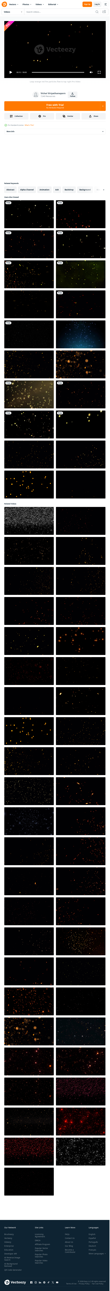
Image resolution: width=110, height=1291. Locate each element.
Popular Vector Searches (40, 1248)
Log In (97, 4)
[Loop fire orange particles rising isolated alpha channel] (29, 453)
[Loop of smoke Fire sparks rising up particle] (29, 243)
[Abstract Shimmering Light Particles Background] (80, 333)
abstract (10, 188)
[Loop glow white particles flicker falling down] (80, 1150)
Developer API (10, 1252)
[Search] (97, 11)
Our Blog (68, 1244)
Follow (72, 96)
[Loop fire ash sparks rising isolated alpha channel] (80, 483)
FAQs (66, 1233)
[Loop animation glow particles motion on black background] (29, 550)
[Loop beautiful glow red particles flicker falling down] (29, 1150)
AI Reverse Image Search (12, 1257)
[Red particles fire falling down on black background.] (80, 1120)
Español (90, 1237)
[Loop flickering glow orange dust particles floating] (29, 483)
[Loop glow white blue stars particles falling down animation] (29, 820)
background (85, 188)
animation (44, 188)
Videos (39, 4)
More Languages (94, 1252)
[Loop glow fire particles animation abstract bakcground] (29, 910)
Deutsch (90, 1244)
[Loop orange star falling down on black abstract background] (29, 1000)
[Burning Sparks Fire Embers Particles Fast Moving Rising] (80, 393)
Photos (26, 4)
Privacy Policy (84, 1284)
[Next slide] (99, 188)
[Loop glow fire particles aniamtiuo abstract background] (80, 550)
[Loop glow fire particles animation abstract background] (80, 453)
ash (57, 188)
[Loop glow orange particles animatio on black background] (80, 640)
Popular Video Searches (40, 1260)
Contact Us (69, 1237)
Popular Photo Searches (40, 1254)
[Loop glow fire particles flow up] (80, 213)
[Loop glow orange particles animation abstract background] (80, 940)
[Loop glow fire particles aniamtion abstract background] (29, 640)
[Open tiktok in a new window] (48, 1284)
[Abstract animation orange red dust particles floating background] (29, 670)
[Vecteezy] (4, 4)
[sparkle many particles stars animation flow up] (29, 333)
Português (91, 1241)
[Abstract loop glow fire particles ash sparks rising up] (80, 910)
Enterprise (9, 1244)
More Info (10, 130)
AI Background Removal (11, 1263)
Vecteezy (8, 1237)
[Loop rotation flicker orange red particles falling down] (29, 1090)
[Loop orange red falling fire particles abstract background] (29, 880)
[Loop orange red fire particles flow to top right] (80, 700)
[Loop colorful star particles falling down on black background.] (80, 1000)
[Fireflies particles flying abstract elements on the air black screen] (80, 423)
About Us (68, 1241)
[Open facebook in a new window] (31, 1284)
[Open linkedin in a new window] (40, 1284)
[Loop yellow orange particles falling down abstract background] (29, 790)
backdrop (69, 188)
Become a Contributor (69, 1249)
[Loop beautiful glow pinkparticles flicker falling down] (80, 1090)
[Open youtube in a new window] (57, 1284)
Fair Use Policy (98, 1284)
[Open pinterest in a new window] (44, 1284)
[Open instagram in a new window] (36, 1284)
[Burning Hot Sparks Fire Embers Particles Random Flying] (80, 303)
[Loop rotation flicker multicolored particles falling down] (80, 1030)
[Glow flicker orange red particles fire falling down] (80, 1060)
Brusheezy (9, 1233)
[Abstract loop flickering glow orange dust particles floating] (29, 303)
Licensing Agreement (39, 1234)
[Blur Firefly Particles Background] (80, 273)
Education (8, 1248)
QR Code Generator (8, 1269)
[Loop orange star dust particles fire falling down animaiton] (29, 1180)
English (90, 1233)
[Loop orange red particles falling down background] (29, 1060)
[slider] (58, 72)
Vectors (12, 4)
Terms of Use (71, 1284)
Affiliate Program (42, 1243)
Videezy (7, 1241)
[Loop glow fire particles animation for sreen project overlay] (29, 940)
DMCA (37, 1239)
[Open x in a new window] (53, 1284)
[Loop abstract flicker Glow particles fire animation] (29, 1120)
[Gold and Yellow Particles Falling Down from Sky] (29, 393)
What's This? (29, 125)
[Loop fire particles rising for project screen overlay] (29, 363)
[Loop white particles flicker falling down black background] (29, 520)
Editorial (52, 4)
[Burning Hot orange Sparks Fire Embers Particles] (29, 273)
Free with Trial (55, 106)
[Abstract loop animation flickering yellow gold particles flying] (80, 970)
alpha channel (27, 188)
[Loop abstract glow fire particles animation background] (80, 790)
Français (90, 1248)
